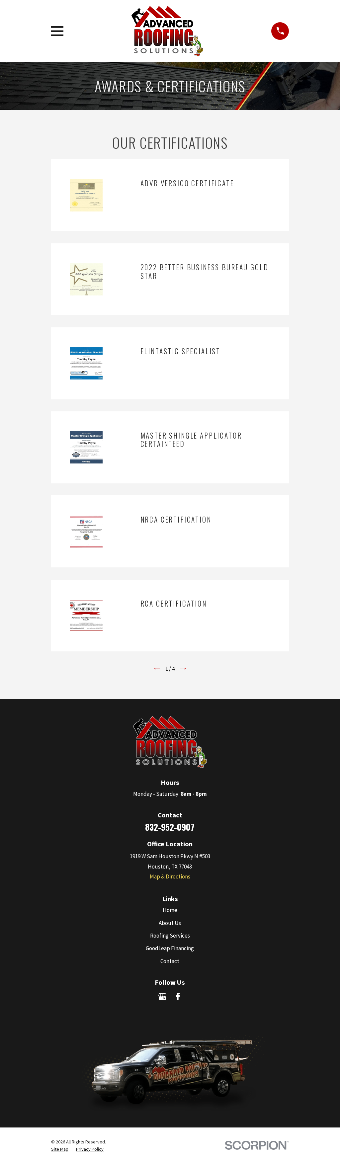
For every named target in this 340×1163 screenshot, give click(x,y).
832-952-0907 (170, 827)
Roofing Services (170, 935)
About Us (170, 923)
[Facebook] (178, 997)
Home (170, 910)
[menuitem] (59, 1149)
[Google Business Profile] (162, 997)
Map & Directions (170, 876)
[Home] (167, 31)
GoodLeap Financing (170, 948)
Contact (169, 961)
